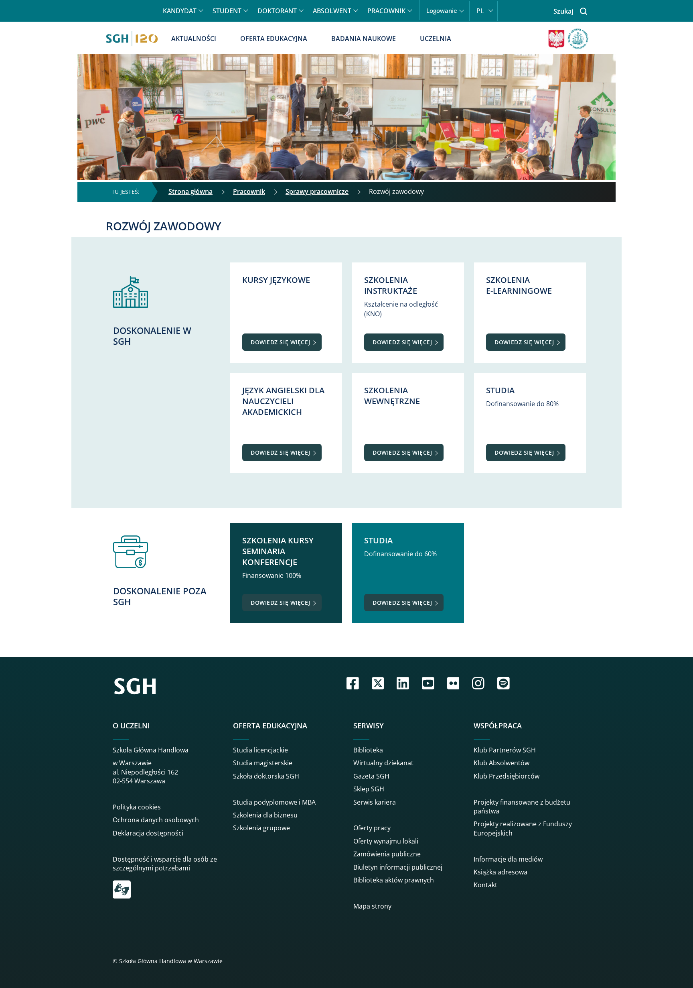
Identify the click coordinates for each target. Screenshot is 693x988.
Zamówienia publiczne (387, 854)
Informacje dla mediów (508, 859)
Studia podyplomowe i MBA (274, 802)
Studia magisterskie (262, 762)
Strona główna (190, 191)
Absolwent (332, 10)
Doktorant (277, 10)
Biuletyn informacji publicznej (397, 867)
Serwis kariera (374, 802)
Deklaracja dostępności (148, 833)
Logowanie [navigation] (441, 10)
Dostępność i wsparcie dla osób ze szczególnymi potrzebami (165, 863)
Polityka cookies (137, 807)
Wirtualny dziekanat (383, 762)
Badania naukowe (363, 38)
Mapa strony (372, 906)
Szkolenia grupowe (261, 827)
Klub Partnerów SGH (505, 750)
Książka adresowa (500, 872)
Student (227, 10)
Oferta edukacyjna (273, 38)
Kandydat (180, 10)
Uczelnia (435, 38)
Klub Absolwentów (501, 762)
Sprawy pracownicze (317, 191)
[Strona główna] (132, 38)
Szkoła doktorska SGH (266, 776)
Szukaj (563, 11)
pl (480, 10)
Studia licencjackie (260, 750)
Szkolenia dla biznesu (265, 815)
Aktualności (193, 38)
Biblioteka (368, 750)
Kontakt (485, 884)
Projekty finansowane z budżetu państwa (522, 806)
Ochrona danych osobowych (156, 819)
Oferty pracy (372, 827)
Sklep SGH (368, 789)
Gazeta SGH (371, 776)
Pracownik (386, 10)
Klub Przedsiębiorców (506, 776)
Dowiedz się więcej (280, 342)
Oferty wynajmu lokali (385, 841)
